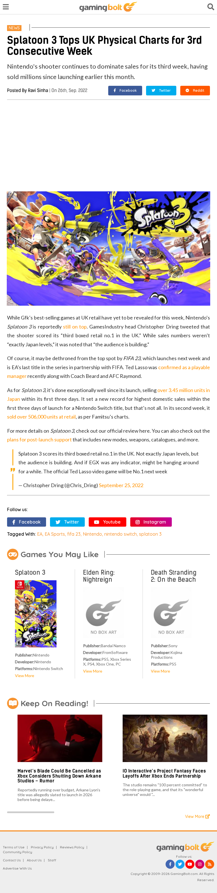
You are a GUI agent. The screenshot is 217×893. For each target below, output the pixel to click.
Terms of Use (14, 847)
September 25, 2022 (121, 485)
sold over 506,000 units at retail (41, 416)
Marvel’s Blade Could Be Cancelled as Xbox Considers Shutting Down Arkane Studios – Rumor (59, 775)
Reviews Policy (72, 847)
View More (24, 675)
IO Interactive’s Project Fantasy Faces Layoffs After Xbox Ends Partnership (164, 773)
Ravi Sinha (38, 90)
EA (39, 534)
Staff (52, 860)
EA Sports (55, 534)
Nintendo (92, 534)
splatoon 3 (150, 534)
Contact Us (12, 860)
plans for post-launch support (39, 439)
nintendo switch (120, 534)
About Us (34, 860)
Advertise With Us (17, 868)
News (14, 27)
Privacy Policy (42, 847)
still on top (75, 326)
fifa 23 (74, 534)
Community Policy (17, 852)
